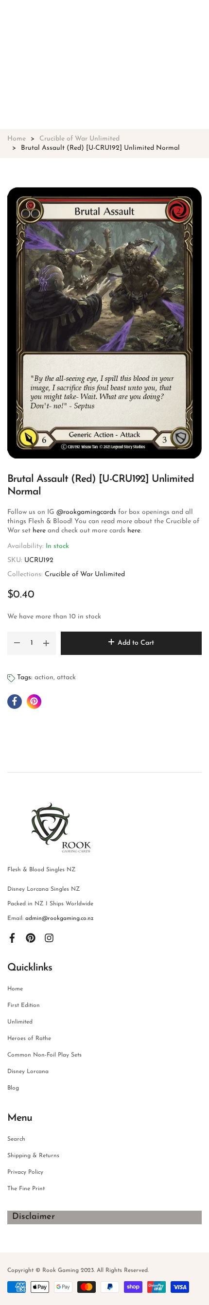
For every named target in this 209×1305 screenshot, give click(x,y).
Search (16, 1139)
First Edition (23, 1005)
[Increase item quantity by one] (46, 643)
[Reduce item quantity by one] (17, 643)
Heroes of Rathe (29, 1038)
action (44, 677)
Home (15, 989)
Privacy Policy (25, 1172)
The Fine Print (26, 1189)
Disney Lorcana (28, 1072)
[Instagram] (49, 938)
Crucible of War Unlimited (85, 574)
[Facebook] (12, 938)
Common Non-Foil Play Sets (44, 1055)
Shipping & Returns (33, 1156)
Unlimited (20, 1022)
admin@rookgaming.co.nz (59, 918)
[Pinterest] (30, 938)
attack (66, 677)
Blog (13, 1088)
